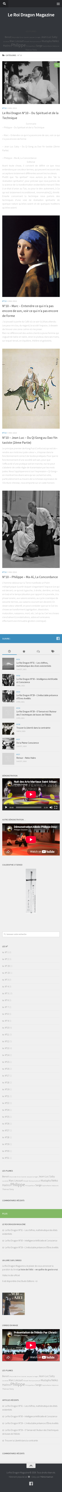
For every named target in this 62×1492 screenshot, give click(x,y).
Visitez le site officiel (11, 1275)
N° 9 (7, 1020)
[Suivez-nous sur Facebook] (58, 638)
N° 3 (7, 979)
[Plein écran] (55, 807)
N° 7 (7, 1007)
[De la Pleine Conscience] (8, 744)
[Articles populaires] (24, 651)
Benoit (8, 36)
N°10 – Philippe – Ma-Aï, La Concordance (30, 577)
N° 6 (7, 1000)
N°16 (7, 1068)
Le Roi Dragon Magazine (31, 15)
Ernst (21, 37)
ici (36, 1281)
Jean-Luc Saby (49, 37)
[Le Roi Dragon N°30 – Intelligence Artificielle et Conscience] (8, 680)
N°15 (7, 1062)
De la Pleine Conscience (27, 742)
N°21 (7, 1096)
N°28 (18, 724)
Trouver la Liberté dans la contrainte (33, 727)
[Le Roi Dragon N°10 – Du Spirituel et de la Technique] (31, 82)
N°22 (7, 1103)
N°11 (7, 1034)
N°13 (7, 1048)
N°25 (7, 1116)
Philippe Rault (31, 46)
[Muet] (51, 807)
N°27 (18, 739)
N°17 (7, 1075)
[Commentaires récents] (38, 651)
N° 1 (7, 952)
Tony (34, 49)
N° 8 (7, 1014)
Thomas (28, 50)
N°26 (7, 1123)
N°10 (4, 108)
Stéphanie (55, 46)
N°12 (7, 1041)
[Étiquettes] (52, 651)
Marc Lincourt (17, 41)
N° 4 (7, 986)
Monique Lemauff (35, 41)
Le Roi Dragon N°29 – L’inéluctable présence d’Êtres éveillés (31, 1247)
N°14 (7, 1055)
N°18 (7, 1082)
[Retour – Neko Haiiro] (8, 759)
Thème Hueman (46, 1477)
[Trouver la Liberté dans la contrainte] (8, 729)
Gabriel (26, 37)
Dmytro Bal (15, 37)
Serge (39, 45)
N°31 (18, 659)
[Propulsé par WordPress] (29, 1477)
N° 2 (7, 959)
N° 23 (7, 972)
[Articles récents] (9, 651)
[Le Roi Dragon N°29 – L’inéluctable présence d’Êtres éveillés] (8, 696)
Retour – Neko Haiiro (26, 757)
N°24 (7, 1109)
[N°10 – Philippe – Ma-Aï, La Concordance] (31, 529)
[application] (31, 794)
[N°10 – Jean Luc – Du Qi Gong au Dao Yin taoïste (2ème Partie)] (31, 389)
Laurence (6, 41)
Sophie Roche (47, 46)
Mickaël (26, 41)
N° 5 (7, 993)
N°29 (18, 692)
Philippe (18, 45)
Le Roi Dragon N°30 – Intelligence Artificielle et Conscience (31, 1240)
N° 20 (7, 966)
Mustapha (47, 41)
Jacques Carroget (34, 37)
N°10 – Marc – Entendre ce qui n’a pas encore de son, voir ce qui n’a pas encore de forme (30, 311)
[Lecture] (6, 807)
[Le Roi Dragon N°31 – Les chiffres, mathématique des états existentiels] (8, 664)
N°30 (18, 675)
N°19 (7, 1089)
